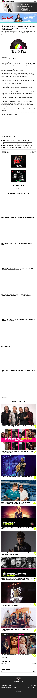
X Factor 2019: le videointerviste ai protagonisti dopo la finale (16, 140)
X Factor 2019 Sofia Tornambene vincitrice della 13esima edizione (17, 142)
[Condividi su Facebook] (9, 58)
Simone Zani (4, 57)
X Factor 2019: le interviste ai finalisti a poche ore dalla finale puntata (18, 143)
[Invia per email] (17, 58)
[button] (15, 58)
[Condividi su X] (11, 58)
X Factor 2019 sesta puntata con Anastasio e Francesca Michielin (17, 147)
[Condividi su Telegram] (13, 58)
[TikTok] (35, 687)
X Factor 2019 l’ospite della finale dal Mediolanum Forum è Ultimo (17, 145)
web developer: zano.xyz (18, 691)
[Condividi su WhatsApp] (7, 58)
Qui (33, 74)
